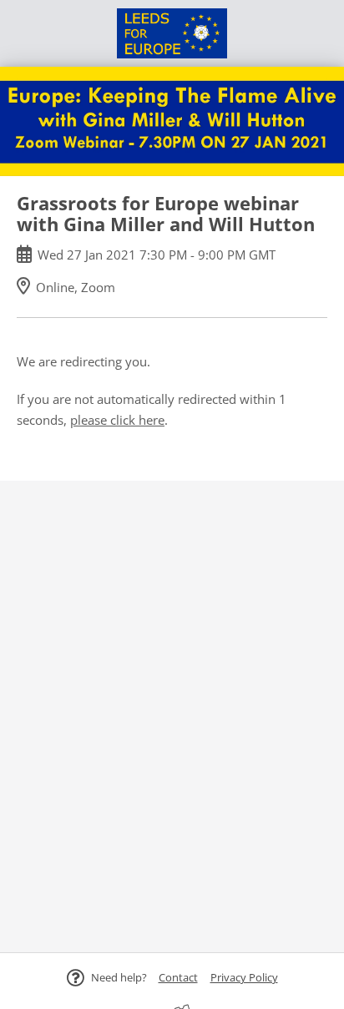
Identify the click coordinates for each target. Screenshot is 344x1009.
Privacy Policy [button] (244, 977)
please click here (117, 419)
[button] (178, 977)
